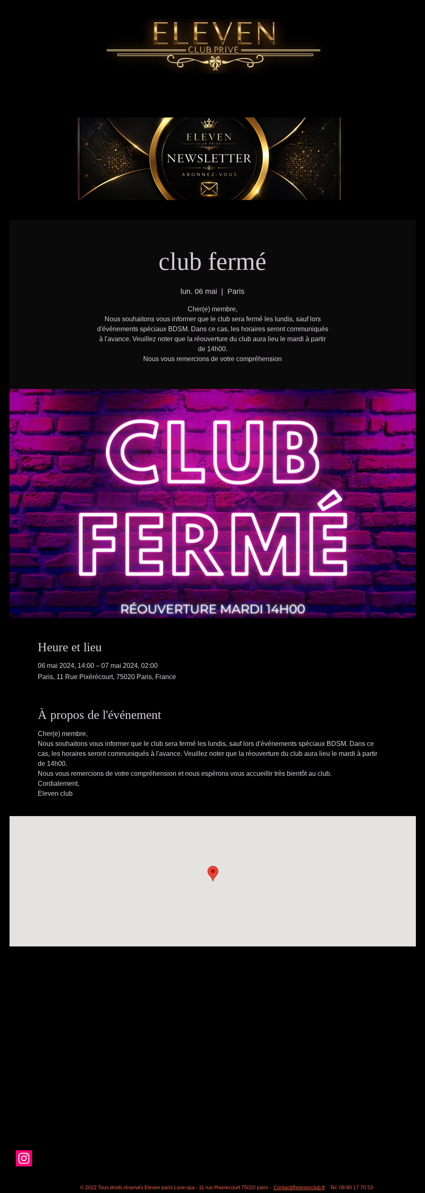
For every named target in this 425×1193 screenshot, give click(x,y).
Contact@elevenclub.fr (299, 1188)
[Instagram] (24, 1158)
